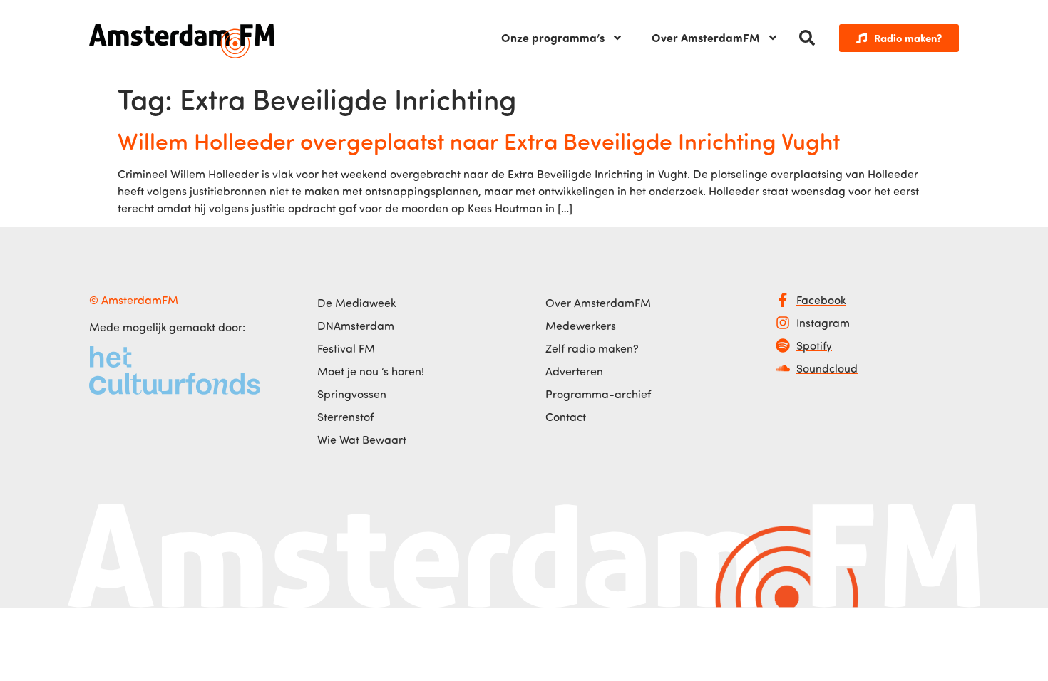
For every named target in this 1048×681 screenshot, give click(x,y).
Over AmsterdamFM (706, 37)
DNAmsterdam (355, 325)
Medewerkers (580, 325)
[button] (807, 38)
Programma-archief (598, 394)
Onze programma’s (553, 37)
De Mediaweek (356, 303)
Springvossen (351, 394)
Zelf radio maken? (592, 348)
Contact (565, 417)
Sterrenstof (345, 417)
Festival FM (346, 348)
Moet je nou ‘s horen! (370, 371)
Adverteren (574, 371)
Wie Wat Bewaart (361, 439)
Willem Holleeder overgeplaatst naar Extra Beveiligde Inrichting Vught (479, 140)
